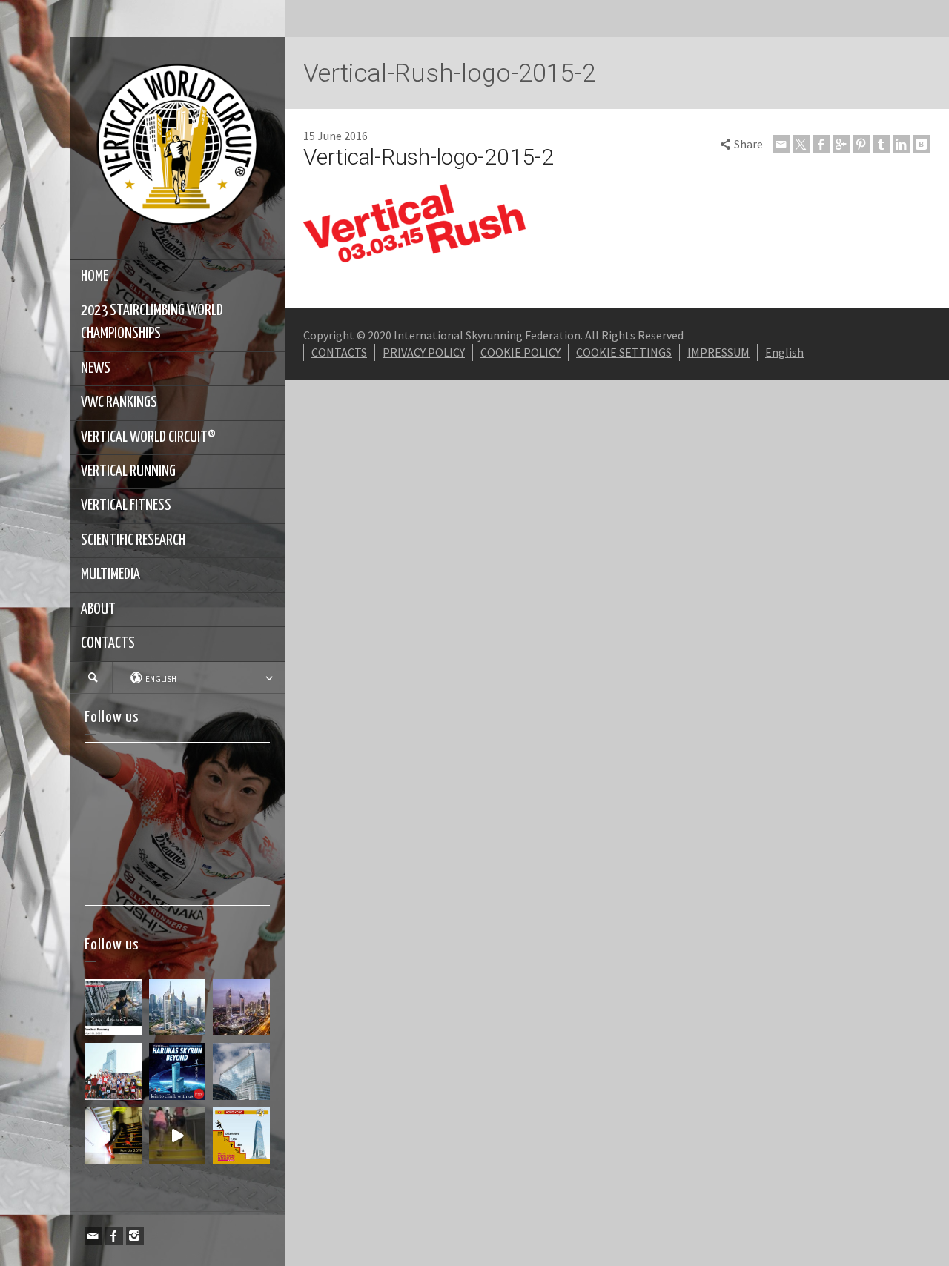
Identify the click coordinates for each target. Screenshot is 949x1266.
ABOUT (98, 609)
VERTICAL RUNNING (128, 471)
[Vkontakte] (921, 144)
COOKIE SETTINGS (624, 352)
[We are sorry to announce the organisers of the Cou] (241, 1071)
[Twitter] (801, 144)
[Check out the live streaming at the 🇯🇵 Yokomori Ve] (113, 1007)
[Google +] (841, 144)
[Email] (93, 1236)
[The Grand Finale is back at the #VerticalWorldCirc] (241, 1135)
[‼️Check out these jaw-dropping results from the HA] (113, 1071)
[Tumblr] (881, 144)
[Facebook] (114, 1236)
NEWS (95, 368)
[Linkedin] (901, 144)
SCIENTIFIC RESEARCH (133, 540)
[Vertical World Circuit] (177, 146)
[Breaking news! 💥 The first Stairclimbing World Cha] (241, 1007)
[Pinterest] (861, 144)
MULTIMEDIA (110, 574)
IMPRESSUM (718, 352)
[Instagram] (135, 1236)
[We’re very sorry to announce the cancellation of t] (113, 1135)
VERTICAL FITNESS (126, 505)
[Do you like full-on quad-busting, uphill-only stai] (177, 1135)
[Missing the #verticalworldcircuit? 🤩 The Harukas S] (177, 1071)
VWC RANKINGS (119, 402)
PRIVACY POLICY (424, 352)
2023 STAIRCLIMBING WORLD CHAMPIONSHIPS (152, 322)
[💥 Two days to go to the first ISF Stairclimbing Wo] (177, 1007)
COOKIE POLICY (520, 352)
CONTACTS (108, 643)
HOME (94, 276)
